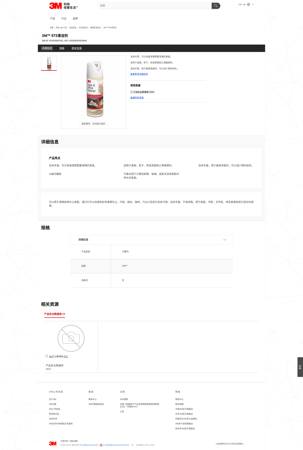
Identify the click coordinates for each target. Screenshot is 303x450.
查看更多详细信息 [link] (139, 74)
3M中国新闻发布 (96, 404)
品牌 (75, 18)
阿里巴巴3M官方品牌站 (186, 419)
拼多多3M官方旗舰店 (185, 429)
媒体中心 (93, 399)
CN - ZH (242, 5)
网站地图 (179, 404)
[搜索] (216, 6)
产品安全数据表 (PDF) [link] (144, 92)
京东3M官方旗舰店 (184, 414)
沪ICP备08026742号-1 (89, 445)
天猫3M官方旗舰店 (184, 409)
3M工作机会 (54, 409)
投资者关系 (54, 414)
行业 (63, 18)
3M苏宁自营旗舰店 (184, 424)
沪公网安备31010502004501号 (116, 445)
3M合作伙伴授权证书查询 (61, 424)
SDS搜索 (124, 399)
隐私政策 (74, 441)
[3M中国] (67, 5)
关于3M (52, 399)
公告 (122, 412)
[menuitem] (47, 48)
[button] (93, 87)
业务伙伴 (53, 419)
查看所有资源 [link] (137, 98)
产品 (52, 18)
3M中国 (52, 404)
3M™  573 (58, 356)
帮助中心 (179, 399)
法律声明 (64, 441)
